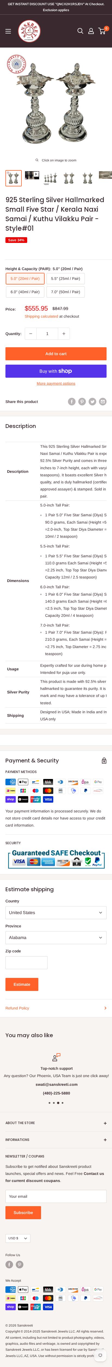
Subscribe (23, 1212)
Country (12, 901)
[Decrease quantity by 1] (30, 333)
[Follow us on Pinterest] (19, 1264)
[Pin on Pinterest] (82, 401)
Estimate (22, 984)
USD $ (13, 1238)
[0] (102, 31)
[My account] (91, 31)
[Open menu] (8, 31)
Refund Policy (17, 1008)
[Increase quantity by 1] (64, 333)
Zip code (13, 951)
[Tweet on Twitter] (92, 401)
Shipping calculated (41, 316)
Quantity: (13, 333)
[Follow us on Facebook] (9, 1264)
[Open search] (80, 31)
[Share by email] (103, 401)
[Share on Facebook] (72, 401)
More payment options (56, 383)
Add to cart (56, 353)
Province (13, 926)
